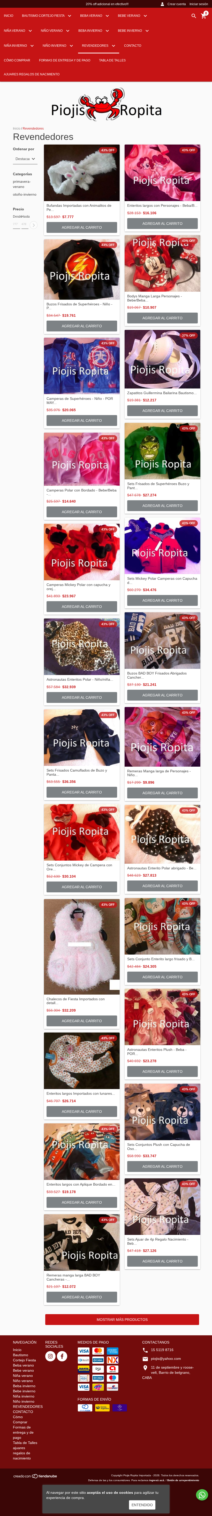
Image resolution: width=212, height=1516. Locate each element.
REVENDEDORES (95, 45)
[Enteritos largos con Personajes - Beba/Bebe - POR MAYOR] (162, 173)
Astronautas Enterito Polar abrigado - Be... (161, 868)
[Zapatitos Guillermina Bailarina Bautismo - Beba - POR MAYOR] (162, 359)
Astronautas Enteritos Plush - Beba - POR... (157, 1051)
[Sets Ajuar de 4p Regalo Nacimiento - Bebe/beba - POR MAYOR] (162, 1206)
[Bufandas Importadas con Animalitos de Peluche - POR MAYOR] (82, 173)
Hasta (25, 216)
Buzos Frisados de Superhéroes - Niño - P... (79, 306)
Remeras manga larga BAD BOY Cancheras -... (73, 1277)
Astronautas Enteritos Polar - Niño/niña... (80, 679)
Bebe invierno (130, 31)
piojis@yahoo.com (166, 1358)
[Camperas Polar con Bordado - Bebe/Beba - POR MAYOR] (82, 459)
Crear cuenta (177, 4)
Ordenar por (23, 149)
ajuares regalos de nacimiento (31, 74)
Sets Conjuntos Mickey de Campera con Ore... (79, 867)
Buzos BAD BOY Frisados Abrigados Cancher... (157, 675)
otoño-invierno (24, 194)
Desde (16, 216)
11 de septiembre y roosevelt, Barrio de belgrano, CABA (168, 1372)
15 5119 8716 (162, 1350)
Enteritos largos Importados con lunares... (81, 1094)
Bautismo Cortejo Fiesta (43, 16)
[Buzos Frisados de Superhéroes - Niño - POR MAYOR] (82, 269)
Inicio (8, 16)
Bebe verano (129, 16)
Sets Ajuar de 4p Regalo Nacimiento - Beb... (157, 1241)
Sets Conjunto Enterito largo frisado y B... (161, 959)
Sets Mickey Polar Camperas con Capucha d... (162, 580)
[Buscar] (194, 16)
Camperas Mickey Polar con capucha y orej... (78, 587)
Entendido (142, 1505)
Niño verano (52, 31)
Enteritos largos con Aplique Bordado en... (81, 1184)
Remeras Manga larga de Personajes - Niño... (159, 773)
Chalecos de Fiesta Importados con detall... (76, 1001)
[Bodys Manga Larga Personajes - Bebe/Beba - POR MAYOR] (162, 263)
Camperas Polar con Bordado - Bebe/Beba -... (82, 492)
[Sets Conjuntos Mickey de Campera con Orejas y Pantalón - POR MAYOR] (82, 832)
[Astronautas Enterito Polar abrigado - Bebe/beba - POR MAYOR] (162, 834)
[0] (203, 18)
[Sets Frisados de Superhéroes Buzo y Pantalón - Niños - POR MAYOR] (162, 451)
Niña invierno (16, 45)
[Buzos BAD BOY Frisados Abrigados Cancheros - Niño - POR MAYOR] (162, 640)
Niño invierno (55, 45)
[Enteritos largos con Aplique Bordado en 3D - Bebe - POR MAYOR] (82, 1151)
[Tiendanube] (35, 1477)
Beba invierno (90, 31)
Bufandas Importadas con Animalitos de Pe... (79, 207)
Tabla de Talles (112, 60)
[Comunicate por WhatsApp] (202, 1495)
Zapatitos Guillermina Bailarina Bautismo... (162, 393)
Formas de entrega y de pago (64, 60)
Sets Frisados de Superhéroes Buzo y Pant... (158, 486)
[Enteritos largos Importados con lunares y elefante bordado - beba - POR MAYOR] (82, 1061)
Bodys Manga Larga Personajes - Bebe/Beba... (154, 298)
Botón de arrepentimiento (183, 1480)
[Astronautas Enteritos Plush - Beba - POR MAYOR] (162, 1017)
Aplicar (33, 225)
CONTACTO (132, 45)
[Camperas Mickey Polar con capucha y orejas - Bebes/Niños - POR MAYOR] (82, 552)
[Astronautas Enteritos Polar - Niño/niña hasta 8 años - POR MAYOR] (82, 646)
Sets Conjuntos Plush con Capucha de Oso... (158, 1146)
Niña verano (15, 31)
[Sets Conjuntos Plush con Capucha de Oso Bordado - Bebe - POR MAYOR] (162, 1112)
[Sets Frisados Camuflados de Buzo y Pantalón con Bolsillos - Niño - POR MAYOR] (82, 737)
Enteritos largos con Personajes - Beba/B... (162, 206)
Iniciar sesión (199, 4)
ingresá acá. (157, 1480)
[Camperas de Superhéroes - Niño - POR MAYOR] (82, 366)
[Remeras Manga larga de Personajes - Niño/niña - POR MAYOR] (162, 737)
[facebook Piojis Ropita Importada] (62, 1356)
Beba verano (91, 16)
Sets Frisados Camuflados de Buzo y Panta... (77, 772)
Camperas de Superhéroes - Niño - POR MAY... (80, 400)
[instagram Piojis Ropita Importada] (50, 1356)
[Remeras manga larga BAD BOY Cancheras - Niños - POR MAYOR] (82, 1242)
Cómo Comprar (17, 60)
